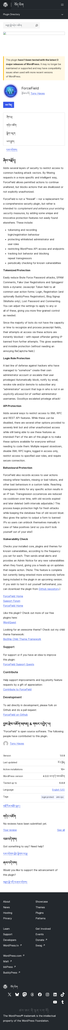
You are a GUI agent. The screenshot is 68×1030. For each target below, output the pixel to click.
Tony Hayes (38, 93)
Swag (40, 945)
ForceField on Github (15, 714)
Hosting (7, 912)
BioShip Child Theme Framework (22, 639)
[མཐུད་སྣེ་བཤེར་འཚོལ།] (37, 25)
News (6, 907)
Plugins (40, 912)
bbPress (9, 966)
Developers (9, 939)
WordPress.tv (12, 945)
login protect (48, 797)
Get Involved (43, 928)
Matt (7, 961)
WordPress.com (14, 955)
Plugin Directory (11, 14)
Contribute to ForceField (17, 689)
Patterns (41, 918)
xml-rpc (60, 797)
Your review (10, 830)
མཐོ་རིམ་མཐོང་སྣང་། (11, 806)
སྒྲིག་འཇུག (10, 133)
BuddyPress (11, 972)
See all (61, 830)
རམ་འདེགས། (11, 149)
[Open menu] (63, 4)
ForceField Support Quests (18, 664)
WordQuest (9, 622)
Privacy (7, 918)
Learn (6, 928)
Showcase (42, 901)
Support (7, 934)
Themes (40, 907)
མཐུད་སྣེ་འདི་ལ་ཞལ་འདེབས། (15, 882)
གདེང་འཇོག (11, 125)
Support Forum (11, 600)
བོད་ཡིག (14, 986)
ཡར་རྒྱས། (10, 141)
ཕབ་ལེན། (8, 104)
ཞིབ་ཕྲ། (9, 116)
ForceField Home (13, 596)
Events (40, 934)
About (6, 901)
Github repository (49, 588)
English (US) (58, 789)
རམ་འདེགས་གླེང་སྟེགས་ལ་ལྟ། (15, 853)
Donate (41, 939)
